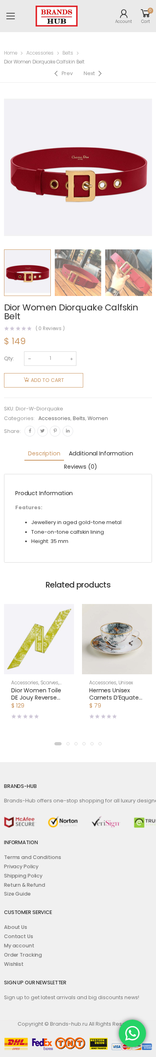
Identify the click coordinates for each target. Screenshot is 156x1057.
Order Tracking (23, 954)
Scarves (49, 683)
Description (44, 453)
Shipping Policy (23, 875)
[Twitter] (42, 431)
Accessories (40, 53)
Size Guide (17, 893)
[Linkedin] (67, 431)
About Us (15, 927)
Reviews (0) (80, 467)
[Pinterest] (55, 431)
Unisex (125, 683)
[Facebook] (29, 431)
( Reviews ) (50, 328)
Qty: (9, 358)
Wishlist (14, 964)
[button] (39, 667)
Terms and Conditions (32, 857)
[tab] (44, 454)
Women (98, 418)
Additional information (101, 453)
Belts (67, 53)
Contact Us (18, 936)
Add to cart (47, 380)
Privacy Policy (21, 866)
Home (10, 53)
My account (19, 945)
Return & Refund (24, 885)
